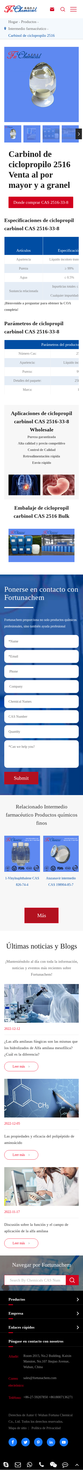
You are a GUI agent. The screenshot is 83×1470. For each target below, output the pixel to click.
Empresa (16, 1313)
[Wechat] (53, 1464)
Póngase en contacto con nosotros (36, 1341)
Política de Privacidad (46, 1428)
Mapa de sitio (18, 1428)
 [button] (4, 134)
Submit (21, 778)
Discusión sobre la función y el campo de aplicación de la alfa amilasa (36, 1227)
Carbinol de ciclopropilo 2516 (31, 35)
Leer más (21, 1066)
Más (41, 915)
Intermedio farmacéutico (27, 28)
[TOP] (77, 1464)
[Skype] (6, 1464)
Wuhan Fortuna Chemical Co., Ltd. (41, 1418)
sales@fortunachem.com (39, 1378)
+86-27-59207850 (35, 1397)
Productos (28, 22)
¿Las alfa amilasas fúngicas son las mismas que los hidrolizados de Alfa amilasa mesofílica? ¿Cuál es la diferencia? (41, 1047)
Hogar (13, 22)
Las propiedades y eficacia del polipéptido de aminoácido (39, 1139)
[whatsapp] (30, 1464)
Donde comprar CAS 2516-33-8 (40, 202)
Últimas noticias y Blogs (41, 946)
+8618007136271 (61, 1397)
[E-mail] (18, 1464)
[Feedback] (65, 1464)
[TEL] (41, 1464)
